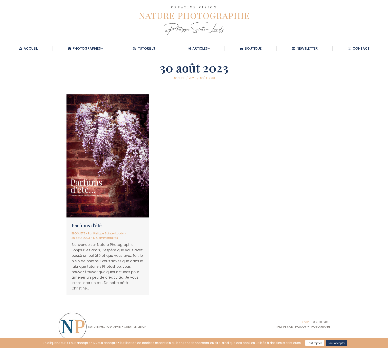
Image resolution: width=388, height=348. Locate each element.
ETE (82, 233)
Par (106, 233)
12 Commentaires (105, 238)
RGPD (305, 322)
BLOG (75, 233)
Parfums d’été (87, 225)
